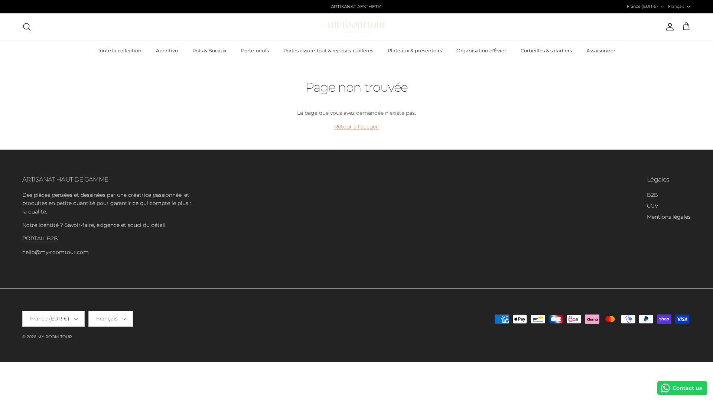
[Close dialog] (466, 85)
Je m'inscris (356, 272)
